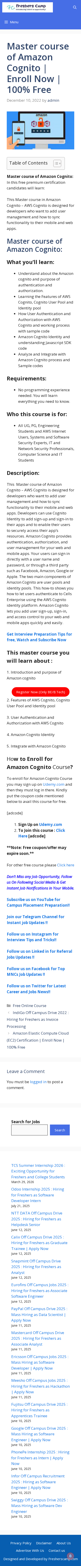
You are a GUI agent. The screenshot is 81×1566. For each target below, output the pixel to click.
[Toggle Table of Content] (55, 163)
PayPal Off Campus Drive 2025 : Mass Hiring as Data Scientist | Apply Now (39, 1314)
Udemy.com (53, 784)
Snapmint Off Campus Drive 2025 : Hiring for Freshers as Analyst (36, 1266)
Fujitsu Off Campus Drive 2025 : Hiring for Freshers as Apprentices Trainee (39, 1410)
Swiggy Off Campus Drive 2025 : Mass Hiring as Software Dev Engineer (39, 1505)
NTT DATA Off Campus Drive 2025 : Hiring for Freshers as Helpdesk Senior (36, 1218)
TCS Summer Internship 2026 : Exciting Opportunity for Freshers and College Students (38, 1171)
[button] (75, 7)
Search (60, 1130)
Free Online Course (29, 1005)
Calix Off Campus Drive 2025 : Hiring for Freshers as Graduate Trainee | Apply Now (39, 1242)
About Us (63, 1543)
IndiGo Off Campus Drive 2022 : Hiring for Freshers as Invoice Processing (38, 1019)
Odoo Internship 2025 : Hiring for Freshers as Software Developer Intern (37, 1194)
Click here (65, 865)
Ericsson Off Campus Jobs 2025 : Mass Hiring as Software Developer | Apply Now (39, 1362)
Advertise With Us (30, 1550)
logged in (38, 1081)
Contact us (57, 1550)
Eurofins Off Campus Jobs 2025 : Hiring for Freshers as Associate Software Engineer (39, 1290)
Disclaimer (44, 1543)
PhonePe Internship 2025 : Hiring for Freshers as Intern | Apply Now (40, 1457)
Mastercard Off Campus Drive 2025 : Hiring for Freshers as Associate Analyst (37, 1338)
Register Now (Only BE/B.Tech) (40, 692)
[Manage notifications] (70, 1556)
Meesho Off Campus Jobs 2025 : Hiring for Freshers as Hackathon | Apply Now (40, 1386)
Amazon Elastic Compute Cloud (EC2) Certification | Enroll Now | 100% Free (38, 1040)
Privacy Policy (21, 1543)
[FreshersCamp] (27, 7)
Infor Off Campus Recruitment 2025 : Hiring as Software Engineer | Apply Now (38, 1481)
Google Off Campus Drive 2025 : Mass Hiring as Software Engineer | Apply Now (39, 1434)
